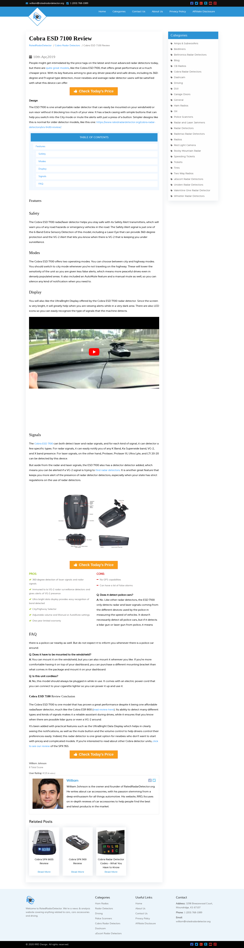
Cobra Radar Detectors (67, 45)
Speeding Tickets (184, 156)
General (178, 100)
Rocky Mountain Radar (187, 151)
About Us (157, 11)
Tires (177, 168)
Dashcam (179, 77)
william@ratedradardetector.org (46, 3)
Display (42, 168)
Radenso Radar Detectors (189, 134)
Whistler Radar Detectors (189, 196)
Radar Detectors (184, 128)
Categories (119, 11)
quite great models (57, 68)
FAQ (41, 183)
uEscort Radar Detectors (188, 179)
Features (40, 146)
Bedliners (180, 49)
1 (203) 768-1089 (79, 3)
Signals (42, 176)
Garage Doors (182, 94)
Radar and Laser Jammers (189, 123)
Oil (175, 111)
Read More (44, 872)
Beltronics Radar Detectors (190, 55)
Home (102, 11)
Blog (177, 60)
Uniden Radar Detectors (188, 185)
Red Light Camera (185, 145)
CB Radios (180, 66)
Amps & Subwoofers (186, 43)
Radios (178, 139)
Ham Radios (181, 106)
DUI (176, 89)
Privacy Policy (177, 11)
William (73, 781)
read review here (103, 710)
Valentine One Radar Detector (192, 190)
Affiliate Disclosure (204, 11)
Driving (178, 83)
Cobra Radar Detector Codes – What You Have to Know (111, 863)
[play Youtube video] (94, 352)
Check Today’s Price (96, 91)
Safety (42, 153)
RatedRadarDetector (40, 45)
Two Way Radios (183, 173)
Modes (42, 161)
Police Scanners (183, 117)
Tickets (178, 162)
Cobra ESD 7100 (43, 444)
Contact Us (138, 11)
